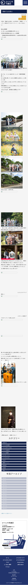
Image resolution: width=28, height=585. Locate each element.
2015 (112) (5, 506)
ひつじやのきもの (20, 560)
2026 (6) (4, 478)
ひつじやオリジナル (7, 447)
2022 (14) (5, 488)
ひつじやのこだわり (7, 560)
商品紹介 (5, 465)
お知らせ (5, 442)
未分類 (4, 467)
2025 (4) (4, 480)
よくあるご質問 (7, 564)
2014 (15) (5, 508)
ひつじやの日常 (6, 445)
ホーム (7, 557)
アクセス (8, 567)
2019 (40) (5, 495)
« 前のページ (3, 513)
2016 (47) (5, 503)
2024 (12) (5, 483)
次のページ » (9, 513)
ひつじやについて (20, 557)
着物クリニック (6, 470)
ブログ (24, 16)
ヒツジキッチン (6, 457)
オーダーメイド (6, 455)
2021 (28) (5, 490)
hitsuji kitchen (20, 562)
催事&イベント (22, 18)
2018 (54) (5, 498)
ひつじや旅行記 (6, 450)
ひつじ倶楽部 (6, 452)
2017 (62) (5, 501)
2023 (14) (5, 485)
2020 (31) (5, 493)
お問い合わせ (20, 564)
